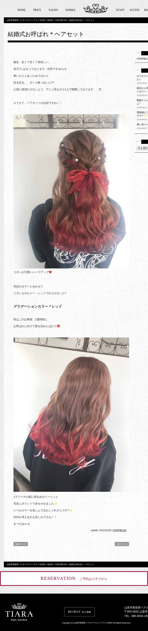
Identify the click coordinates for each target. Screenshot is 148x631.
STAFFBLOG (119, 530)
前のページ (20, 544)
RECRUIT (79, 611)
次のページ (122, 544)
